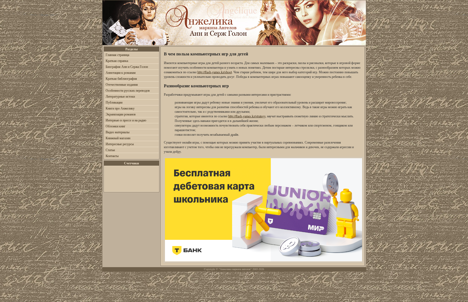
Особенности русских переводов (128, 90)
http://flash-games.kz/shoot (214, 72)
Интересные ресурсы (120, 144)
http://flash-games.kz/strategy (246, 116)
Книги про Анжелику (120, 108)
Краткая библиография (121, 78)
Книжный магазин (118, 138)
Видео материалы (117, 132)
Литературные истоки (120, 96)
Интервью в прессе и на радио (126, 120)
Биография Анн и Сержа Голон (127, 66)
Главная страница (117, 54)
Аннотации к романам (121, 72)
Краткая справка (117, 60)
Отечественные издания (122, 84)
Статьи (110, 150)
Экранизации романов (121, 114)
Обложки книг (115, 126)
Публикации (114, 102)
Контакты (112, 156)
